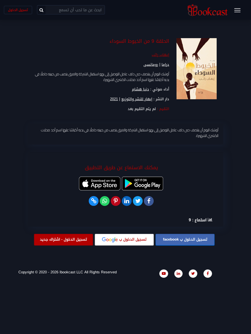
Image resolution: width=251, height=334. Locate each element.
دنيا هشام (140, 89)
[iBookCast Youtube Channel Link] (164, 273)
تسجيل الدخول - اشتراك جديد (63, 239)
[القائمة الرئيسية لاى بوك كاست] (239, 11)
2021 (114, 99)
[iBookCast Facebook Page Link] (208, 273)
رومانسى (150, 64)
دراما (165, 64)
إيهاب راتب (160, 54)
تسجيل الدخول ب (185, 239)
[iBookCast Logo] (207, 10)
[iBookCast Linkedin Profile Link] (178, 273)
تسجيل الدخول (18, 10)
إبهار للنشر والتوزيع (136, 99)
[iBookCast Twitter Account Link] (193, 273)
